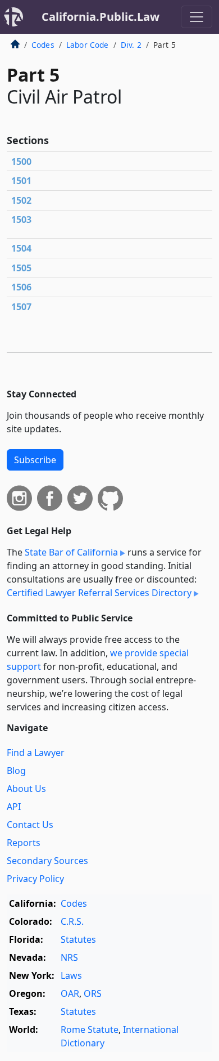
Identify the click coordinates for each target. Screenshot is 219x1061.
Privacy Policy (35, 878)
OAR (70, 993)
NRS (69, 957)
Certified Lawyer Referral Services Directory (99, 593)
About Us (26, 788)
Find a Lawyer (36, 752)
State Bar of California (71, 552)
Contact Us (30, 824)
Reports (23, 842)
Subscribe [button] (35, 460)
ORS (93, 993)
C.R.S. (72, 921)
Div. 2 (131, 44)
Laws (71, 975)
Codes (42, 44)
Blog (16, 770)
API (14, 806)
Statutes (78, 939)
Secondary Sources (47, 860)
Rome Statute (89, 1029)
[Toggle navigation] (196, 17)
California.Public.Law (100, 16)
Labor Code (87, 44)
